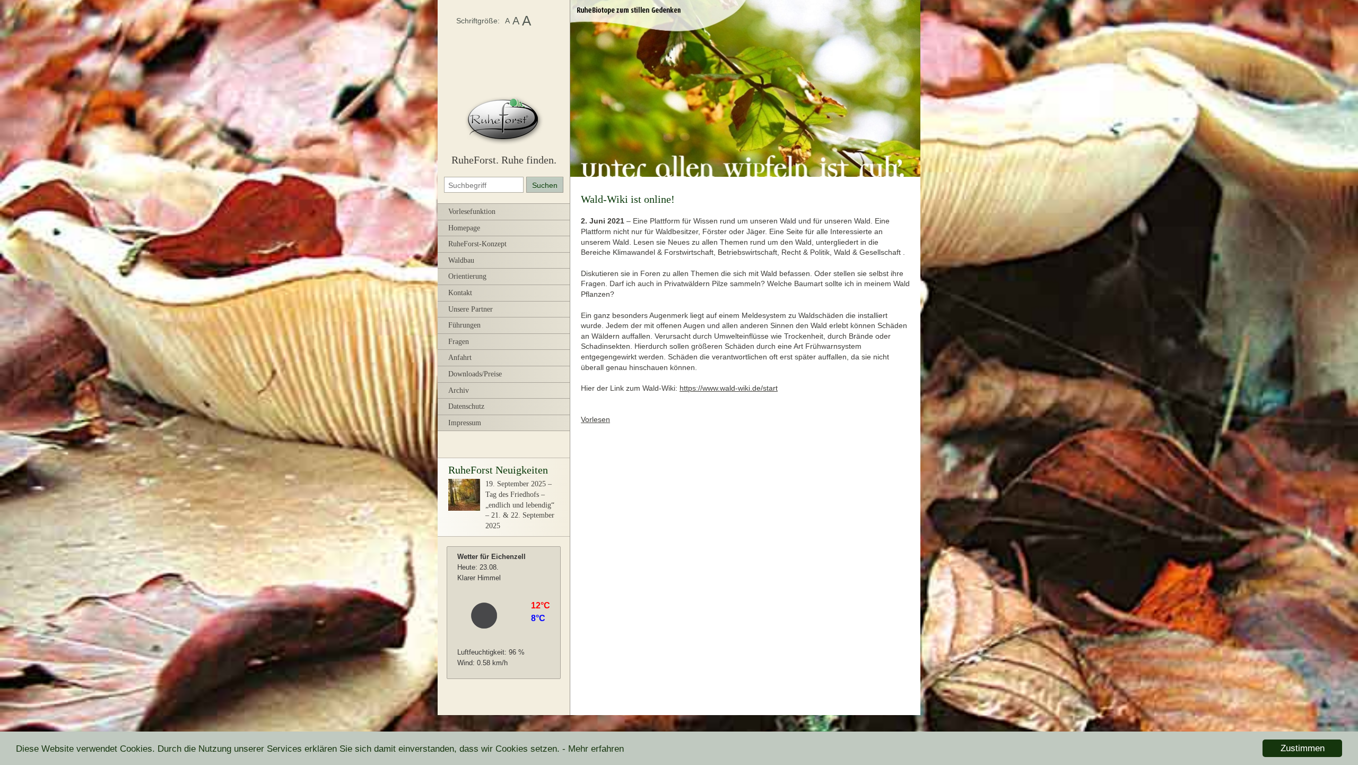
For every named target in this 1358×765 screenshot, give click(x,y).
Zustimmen (1303, 748)
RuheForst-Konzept (477, 244)
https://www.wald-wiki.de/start (729, 388)
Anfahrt (460, 358)
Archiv (458, 390)
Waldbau (461, 260)
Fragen (458, 342)
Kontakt (460, 293)
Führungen (464, 325)
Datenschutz (466, 406)
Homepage (464, 228)
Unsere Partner (470, 309)
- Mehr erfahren (593, 749)
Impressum (464, 423)
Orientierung (467, 276)
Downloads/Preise (475, 374)
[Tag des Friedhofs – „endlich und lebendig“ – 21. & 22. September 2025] (464, 508)
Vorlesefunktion (471, 212)
